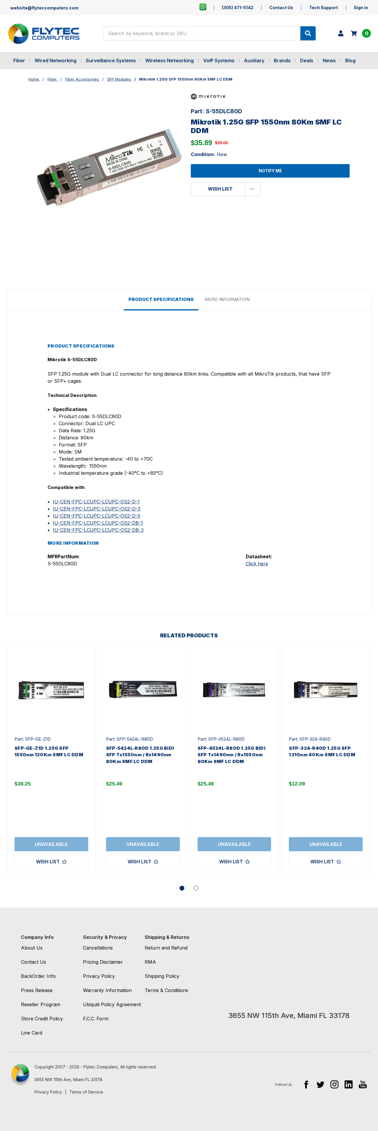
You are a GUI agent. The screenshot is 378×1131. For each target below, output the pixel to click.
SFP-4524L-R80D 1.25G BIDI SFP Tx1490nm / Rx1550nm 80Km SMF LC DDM (231, 754)
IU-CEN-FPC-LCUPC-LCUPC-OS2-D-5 (96, 516)
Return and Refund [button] (166, 948)
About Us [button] (32, 948)
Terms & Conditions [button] (166, 990)
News (329, 60)
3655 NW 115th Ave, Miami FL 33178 (68, 1079)
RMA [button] (150, 962)
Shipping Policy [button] (162, 976)
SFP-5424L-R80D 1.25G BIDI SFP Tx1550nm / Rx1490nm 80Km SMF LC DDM (140, 754)
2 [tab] (196, 888)
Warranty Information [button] (107, 990)
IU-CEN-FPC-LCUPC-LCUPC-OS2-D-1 (96, 502)
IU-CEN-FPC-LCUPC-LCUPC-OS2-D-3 (96, 509)
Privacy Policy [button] (99, 976)
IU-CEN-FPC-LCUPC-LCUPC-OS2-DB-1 (98, 523)
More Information (227, 299)
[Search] (308, 33)
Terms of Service (86, 1091)
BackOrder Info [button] (38, 976)
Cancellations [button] (98, 948)
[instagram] (334, 1084)
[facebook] (306, 1084)
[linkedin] (348, 1084)
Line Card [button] (31, 1033)
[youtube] (362, 1084)
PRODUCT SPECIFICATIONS (161, 299)
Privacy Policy (48, 1091)
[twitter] (320, 1084)
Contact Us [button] (33, 962)
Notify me (270, 170)
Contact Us (281, 7)
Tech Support (323, 7)
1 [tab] (182, 888)
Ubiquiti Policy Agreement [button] (112, 1004)
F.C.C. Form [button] (95, 1019)
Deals (306, 60)
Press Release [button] (37, 990)
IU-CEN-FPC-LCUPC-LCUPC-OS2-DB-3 (98, 530)
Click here (257, 564)
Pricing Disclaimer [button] (103, 962)
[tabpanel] (51, 761)
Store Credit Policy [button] (42, 1019)
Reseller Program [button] (40, 1004)
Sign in (361, 7)
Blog (350, 60)
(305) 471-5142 (237, 7)
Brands (282, 60)
